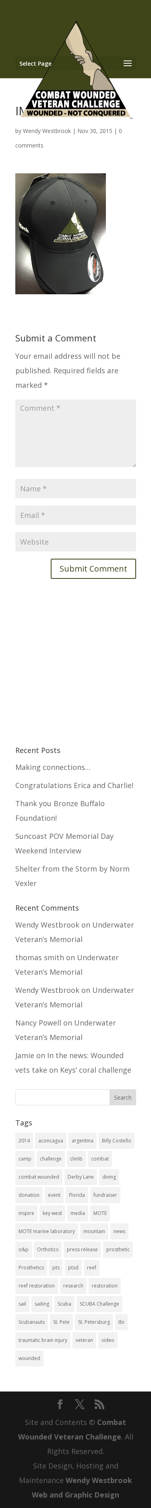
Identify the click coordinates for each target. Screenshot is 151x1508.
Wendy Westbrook (47, 925)
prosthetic (118, 1249)
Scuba (64, 1303)
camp (25, 1158)
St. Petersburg (94, 1322)
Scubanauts (32, 1322)
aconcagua (50, 1140)
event (54, 1195)
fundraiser (105, 1195)
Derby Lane (81, 1176)
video (107, 1340)
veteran (84, 1340)
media (77, 1213)
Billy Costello (116, 1140)
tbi (121, 1322)
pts (56, 1267)
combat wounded (39, 1176)
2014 (24, 1140)
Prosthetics (31, 1267)
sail (22, 1303)
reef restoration (37, 1285)
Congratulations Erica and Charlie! (74, 785)
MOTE (100, 1213)
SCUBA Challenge (99, 1303)
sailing (42, 1303)
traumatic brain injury (43, 1340)
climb (76, 1158)
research (73, 1285)
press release (82, 1249)
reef (91, 1267)
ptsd (73, 1267)
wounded (29, 1358)
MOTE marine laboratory (47, 1231)
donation (29, 1195)
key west (52, 1213)
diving (109, 1176)
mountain (94, 1231)
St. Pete (61, 1322)
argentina (82, 1140)
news (119, 1231)
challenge (51, 1158)
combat (100, 1158)
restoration (105, 1285)
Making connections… (53, 767)
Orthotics (47, 1249)
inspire (26, 1213)
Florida (77, 1195)
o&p (24, 1249)
